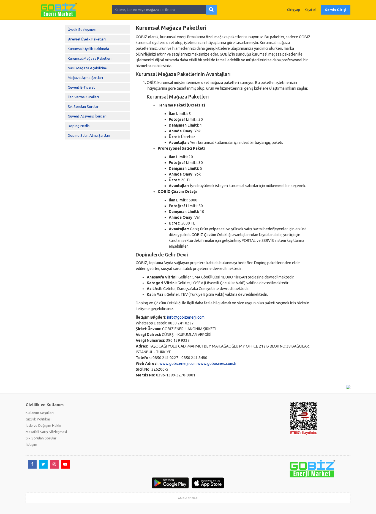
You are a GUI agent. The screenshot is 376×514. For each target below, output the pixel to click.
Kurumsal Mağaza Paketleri (89, 58)
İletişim (31, 444)
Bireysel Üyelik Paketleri (87, 39)
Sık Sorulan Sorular (83, 106)
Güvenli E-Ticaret (81, 87)
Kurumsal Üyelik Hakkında (88, 49)
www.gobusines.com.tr (217, 363)
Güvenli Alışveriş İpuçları (87, 116)
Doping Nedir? (79, 126)
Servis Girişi (335, 10)
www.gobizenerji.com (178, 363)
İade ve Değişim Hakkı (43, 425)
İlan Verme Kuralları (83, 97)
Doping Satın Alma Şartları (89, 135)
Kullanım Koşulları (40, 413)
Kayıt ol (310, 10)
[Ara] (211, 10)
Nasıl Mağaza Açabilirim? (88, 68)
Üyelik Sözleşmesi (82, 29)
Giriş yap (293, 10)
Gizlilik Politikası (38, 419)
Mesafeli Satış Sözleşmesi (46, 432)
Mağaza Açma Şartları (85, 78)
